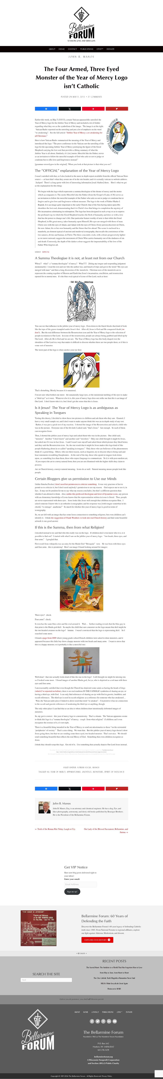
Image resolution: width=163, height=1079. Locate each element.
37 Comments (95, 97)
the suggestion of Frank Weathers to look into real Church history (79, 517)
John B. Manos (81, 56)
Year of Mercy (58, 772)
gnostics (87, 772)
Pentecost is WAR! (114, 989)
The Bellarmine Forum (107, 750)
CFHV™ (100, 49)
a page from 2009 (49, 638)
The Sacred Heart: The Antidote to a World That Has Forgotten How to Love (114, 967)
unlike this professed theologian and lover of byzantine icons (92, 494)
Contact (72, 49)
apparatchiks (74, 772)
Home (62, 49)
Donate (110, 49)
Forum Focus (84, 767)
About (52, 49)
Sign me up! (72, 891)
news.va (45, 251)
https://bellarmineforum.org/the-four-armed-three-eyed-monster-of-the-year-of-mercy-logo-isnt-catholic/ (81, 752)
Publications (86, 49)
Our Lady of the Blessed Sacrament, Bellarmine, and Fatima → (106, 831)
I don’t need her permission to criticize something (76, 484)
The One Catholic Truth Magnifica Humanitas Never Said (114, 978)
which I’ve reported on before (48, 691)
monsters (98, 772)
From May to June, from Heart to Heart (114, 973)
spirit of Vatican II (114, 772)
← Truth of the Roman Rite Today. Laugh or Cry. (55, 829)
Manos (96, 767)
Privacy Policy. (107, 1076)
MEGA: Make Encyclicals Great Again (114, 983)
